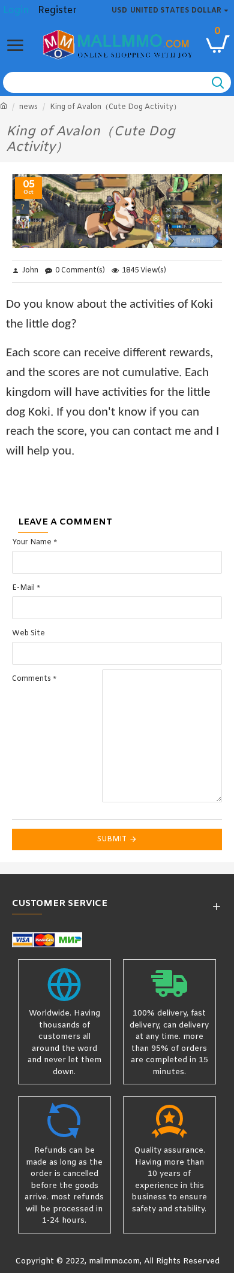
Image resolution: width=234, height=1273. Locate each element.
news (28, 107)
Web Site (28, 633)
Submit (112, 839)
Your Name (32, 542)
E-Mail (23, 588)
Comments (31, 679)
